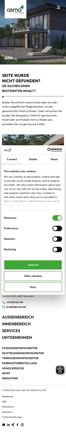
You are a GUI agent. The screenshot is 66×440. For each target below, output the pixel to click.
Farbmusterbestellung (19, 363)
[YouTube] (3, 424)
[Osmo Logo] (15, 9)
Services (11, 330)
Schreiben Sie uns (16, 307)
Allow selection (33, 276)
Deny (33, 287)
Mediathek (10, 378)
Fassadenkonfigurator (19, 348)
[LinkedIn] (8, 424)
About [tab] (54, 159)
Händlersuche (13, 368)
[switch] (57, 228)
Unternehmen (17, 337)
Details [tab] (33, 159)
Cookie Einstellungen (12, 417)
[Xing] (13, 424)
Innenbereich (16, 323)
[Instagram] (22, 424)
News (6, 373)
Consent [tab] (12, 159)
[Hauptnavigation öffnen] (58, 7)
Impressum (7, 411)
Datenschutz (8, 406)
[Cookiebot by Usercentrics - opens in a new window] (47, 150)
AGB (4, 401)
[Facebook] (17, 424)
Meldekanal (7, 396)
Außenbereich (18, 317)
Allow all (33, 264)
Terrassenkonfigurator (20, 358)
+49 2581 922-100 (14, 302)
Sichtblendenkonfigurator (23, 353)
